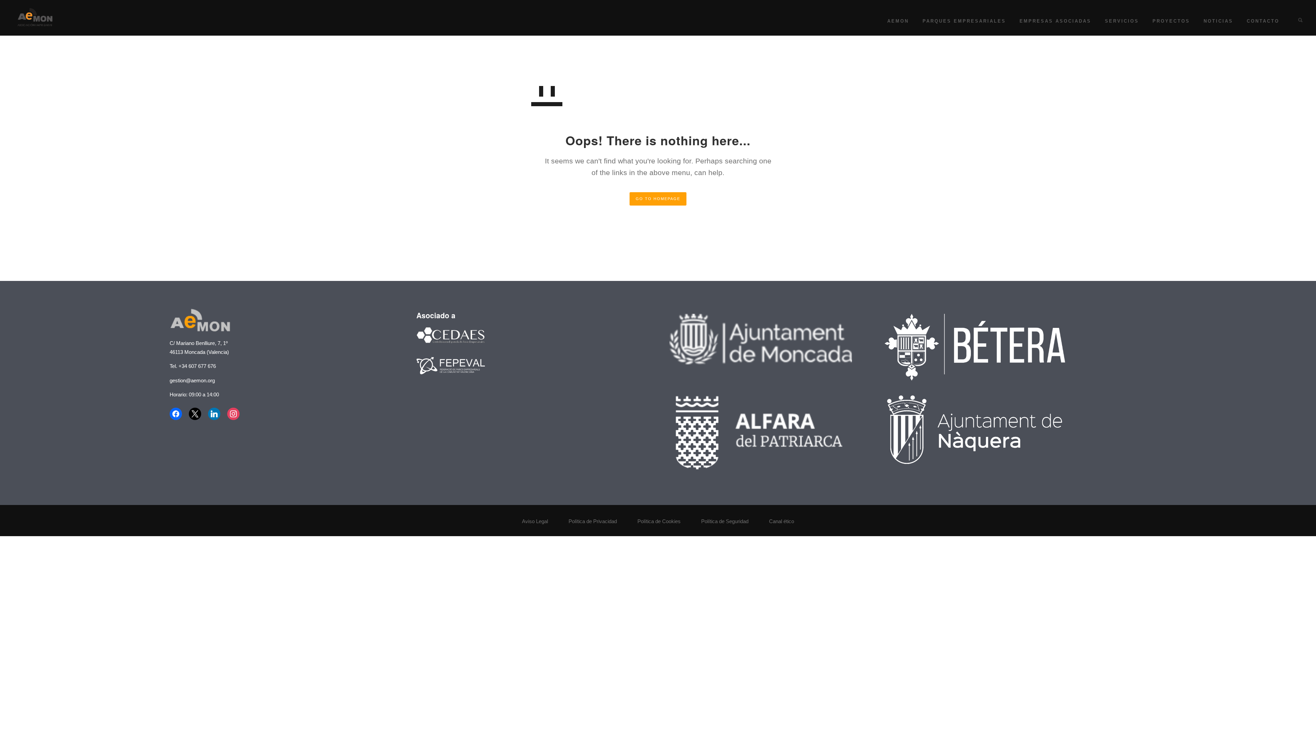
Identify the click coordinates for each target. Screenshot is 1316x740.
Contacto (1263, 21)
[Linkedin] (214, 413)
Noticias (1218, 21)
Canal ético (781, 521)
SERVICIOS (1122, 21)
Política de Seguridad (724, 521)
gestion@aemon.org (192, 380)
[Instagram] (233, 413)
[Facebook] (177, 413)
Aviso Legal (535, 521)
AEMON (898, 21)
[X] (195, 413)
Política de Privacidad (593, 521)
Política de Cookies (659, 521)
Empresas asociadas (1055, 21)
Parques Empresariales (964, 21)
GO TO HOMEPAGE (658, 199)
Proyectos (1171, 21)
